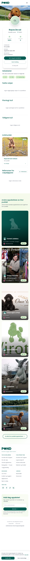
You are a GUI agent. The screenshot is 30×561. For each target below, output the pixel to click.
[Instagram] (3, 487)
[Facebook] (6, 487)
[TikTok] (10, 487)
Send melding (15, 62)
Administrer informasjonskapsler (15, 526)
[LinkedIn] (13, 487)
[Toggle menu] (27, 2)
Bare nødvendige (22, 558)
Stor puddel (7, 46)
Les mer (26, 554)
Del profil (15, 65)
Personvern (5, 513)
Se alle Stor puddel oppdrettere (14, 436)
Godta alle (8, 558)
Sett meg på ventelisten (15, 58)
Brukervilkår (11, 523)
